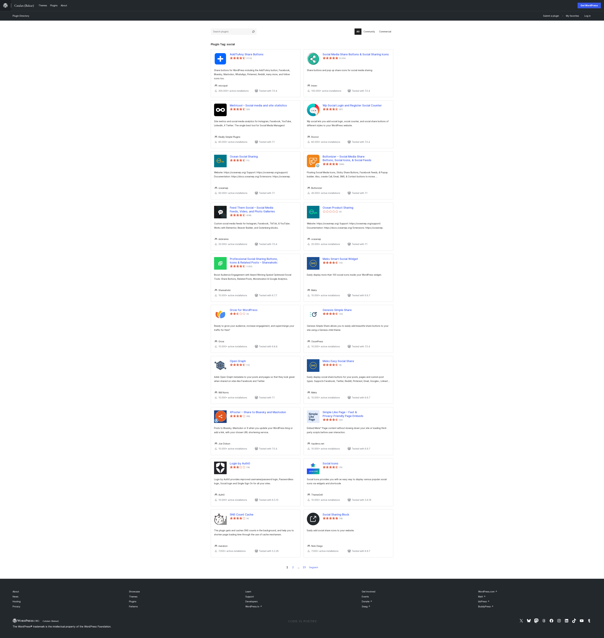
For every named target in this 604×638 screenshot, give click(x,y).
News (15, 596)
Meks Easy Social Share (338, 361)
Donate (367, 601)
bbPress (483, 601)
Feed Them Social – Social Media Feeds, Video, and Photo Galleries (252, 209)
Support (249, 596)
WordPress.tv (253, 606)
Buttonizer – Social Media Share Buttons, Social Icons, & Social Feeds (347, 158)
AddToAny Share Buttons (246, 54)
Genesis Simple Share (337, 310)
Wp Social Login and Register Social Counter (352, 105)
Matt (482, 596)
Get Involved (368, 591)
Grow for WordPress (243, 310)
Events (365, 596)
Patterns (133, 606)
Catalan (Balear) (51, 621)
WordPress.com (487, 591)
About (16, 591)
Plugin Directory (21, 15)
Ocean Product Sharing (338, 207)
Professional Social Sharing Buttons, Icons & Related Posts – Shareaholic (254, 260)
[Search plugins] (253, 31)
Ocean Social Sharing (244, 156)
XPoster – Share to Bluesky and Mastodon (258, 412)
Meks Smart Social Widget (340, 259)
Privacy (16, 606)
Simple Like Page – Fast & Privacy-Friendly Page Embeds (343, 414)
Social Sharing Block (336, 514)
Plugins (132, 601)
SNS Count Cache (241, 514)
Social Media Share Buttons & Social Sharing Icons (356, 54)
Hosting (17, 601)
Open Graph (238, 361)
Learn (248, 591)
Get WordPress (589, 5)
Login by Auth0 (240, 463)
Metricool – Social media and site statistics (258, 105)
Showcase (134, 591)
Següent (313, 567)
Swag (366, 606)
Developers (251, 601)
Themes (133, 596)
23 (304, 567)
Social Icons (330, 463)
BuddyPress (485, 606)
